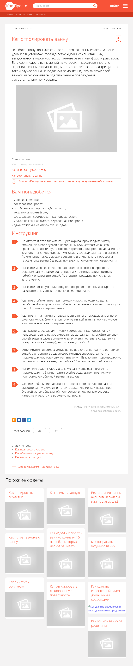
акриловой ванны (99, 384)
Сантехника (40, 14)
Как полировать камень (30, 449)
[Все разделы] (125, 6)
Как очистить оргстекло (19, 584)
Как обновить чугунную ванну (34, 453)
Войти (114, 6)
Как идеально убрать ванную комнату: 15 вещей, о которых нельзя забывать (66, 539)
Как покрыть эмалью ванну (24, 539)
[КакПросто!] (16, 6)
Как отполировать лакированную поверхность (64, 590)
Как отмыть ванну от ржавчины (106, 623)
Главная (9, 14)
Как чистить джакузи (28, 457)
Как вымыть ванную (65, 492)
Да (39, 430)
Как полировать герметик (21, 494)
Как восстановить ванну (27, 175)
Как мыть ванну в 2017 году (29, 170)
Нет (56, 430)
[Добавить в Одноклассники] (14, 420)
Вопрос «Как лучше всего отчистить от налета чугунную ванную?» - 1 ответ (66, 181)
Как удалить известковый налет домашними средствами (105, 593)
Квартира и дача (24, 14)
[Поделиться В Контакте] (19, 420)
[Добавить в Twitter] (29, 420)
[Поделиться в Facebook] (24, 420)
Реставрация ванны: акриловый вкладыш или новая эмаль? (106, 497)
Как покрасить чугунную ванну (103, 543)
